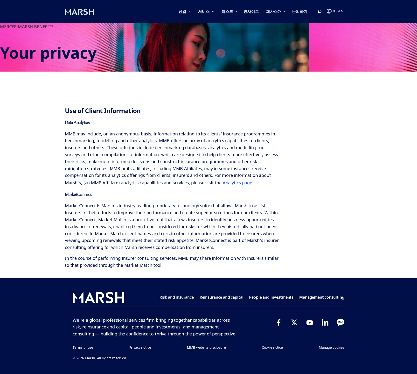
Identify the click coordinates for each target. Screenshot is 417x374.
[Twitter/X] (294, 322)
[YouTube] (309, 322)
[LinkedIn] (325, 322)
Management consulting (321, 297)
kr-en (338, 11)
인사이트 (251, 11)
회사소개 (274, 11)
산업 (182, 11)
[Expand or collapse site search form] (319, 12)
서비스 (204, 11)
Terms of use (83, 347)
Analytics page (237, 183)
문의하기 (299, 11)
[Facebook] (279, 322)
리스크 (227, 11)
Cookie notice (272, 347)
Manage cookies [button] (331, 347)
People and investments (271, 297)
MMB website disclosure (206, 347)
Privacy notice (140, 347)
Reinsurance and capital (221, 297)
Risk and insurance (177, 297)
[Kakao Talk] (340, 322)
